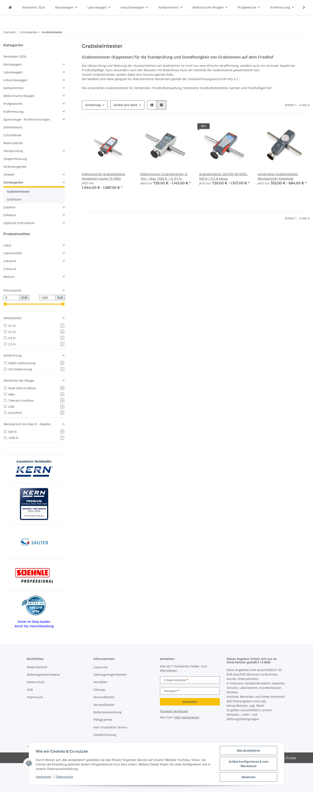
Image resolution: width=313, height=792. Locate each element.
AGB (30, 690)
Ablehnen (248, 777)
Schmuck (9, 269)
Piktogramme (102, 720)
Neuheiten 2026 (14, 56)
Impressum (43, 776)
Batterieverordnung (107, 712)
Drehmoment (12, 127)
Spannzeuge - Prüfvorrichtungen (26, 119)
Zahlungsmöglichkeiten (110, 675)
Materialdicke (13, 143)
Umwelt (8, 174)
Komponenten (13, 88)
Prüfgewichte (12, 104)
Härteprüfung (13, 151)
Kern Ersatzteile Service (110, 727)
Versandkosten (104, 697)
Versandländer (104, 705)
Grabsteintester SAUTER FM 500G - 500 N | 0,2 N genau (223, 176)
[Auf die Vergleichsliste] (115, 127)
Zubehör (9, 207)
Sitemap (99, 690)
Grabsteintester (18, 191)
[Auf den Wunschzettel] (126, 127)
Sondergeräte (13, 182)
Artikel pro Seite (125, 105)
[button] (301, 7)
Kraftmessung (13, 111)
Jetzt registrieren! (187, 717)
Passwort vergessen (174, 711)
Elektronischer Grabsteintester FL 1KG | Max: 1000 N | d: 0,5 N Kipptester (164, 176)
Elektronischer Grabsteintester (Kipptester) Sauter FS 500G (103, 176)
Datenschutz (64, 776)
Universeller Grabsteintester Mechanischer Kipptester (278, 176)
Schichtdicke (12, 135)
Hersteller (100, 682)
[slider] (5, 304)
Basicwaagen (12, 64)
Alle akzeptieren (248, 750)
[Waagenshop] (10, 7)
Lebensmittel (12, 253)
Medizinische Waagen (19, 96)
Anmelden (189, 702)
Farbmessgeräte (14, 167)
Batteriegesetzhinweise (43, 675)
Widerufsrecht (37, 667)
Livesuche (100, 667)
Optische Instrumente (19, 223)
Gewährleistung (104, 735)
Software (9, 215)
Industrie (9, 261)
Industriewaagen (15, 80)
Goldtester (14, 199)
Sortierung (93, 105)
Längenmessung (15, 159)
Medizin (9, 277)
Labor (7, 245)
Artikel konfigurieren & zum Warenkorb (248, 764)
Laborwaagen (13, 72)
